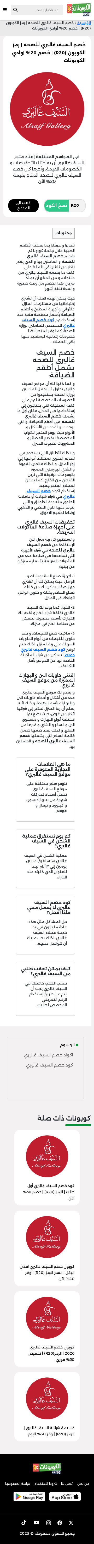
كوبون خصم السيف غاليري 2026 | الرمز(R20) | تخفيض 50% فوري (51, 1353)
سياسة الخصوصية (17, 1484)
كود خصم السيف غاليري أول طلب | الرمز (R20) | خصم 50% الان (48, 1191)
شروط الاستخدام (45, 1484)
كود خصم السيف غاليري (49, 1065)
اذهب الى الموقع (23, 205)
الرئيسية (84, 22)
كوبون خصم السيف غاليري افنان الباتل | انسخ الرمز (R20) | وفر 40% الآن (47, 1272)
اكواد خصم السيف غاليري (48, 1055)
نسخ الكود (56, 205)
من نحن (83, 1484)
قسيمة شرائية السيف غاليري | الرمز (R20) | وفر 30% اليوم (49, 1431)
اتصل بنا (67, 1484)
